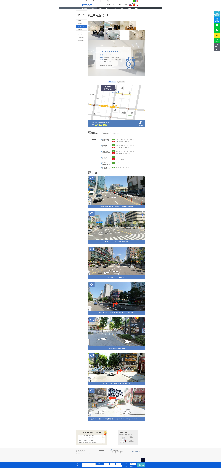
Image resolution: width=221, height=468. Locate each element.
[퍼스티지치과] (84, 8)
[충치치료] (114, 8)
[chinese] (134, 5)
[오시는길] (119, 4)
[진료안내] (108, 4)
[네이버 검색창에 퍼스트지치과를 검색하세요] (95, 0)
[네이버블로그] (134, 0)
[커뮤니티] (92, 8)
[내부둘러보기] (81, 30)
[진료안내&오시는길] (81, 27)
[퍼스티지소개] (81, 21)
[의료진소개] (114, 4)
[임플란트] (100, 8)
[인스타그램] (137, 0)
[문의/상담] (125, 4)
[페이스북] (135, 0)
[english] (130, 5)
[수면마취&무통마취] (81, 38)
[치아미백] (129, 8)
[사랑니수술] (137, 8)
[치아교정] (107, 8)
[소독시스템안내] (81, 33)
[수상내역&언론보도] (81, 41)
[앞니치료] (122, 8)
